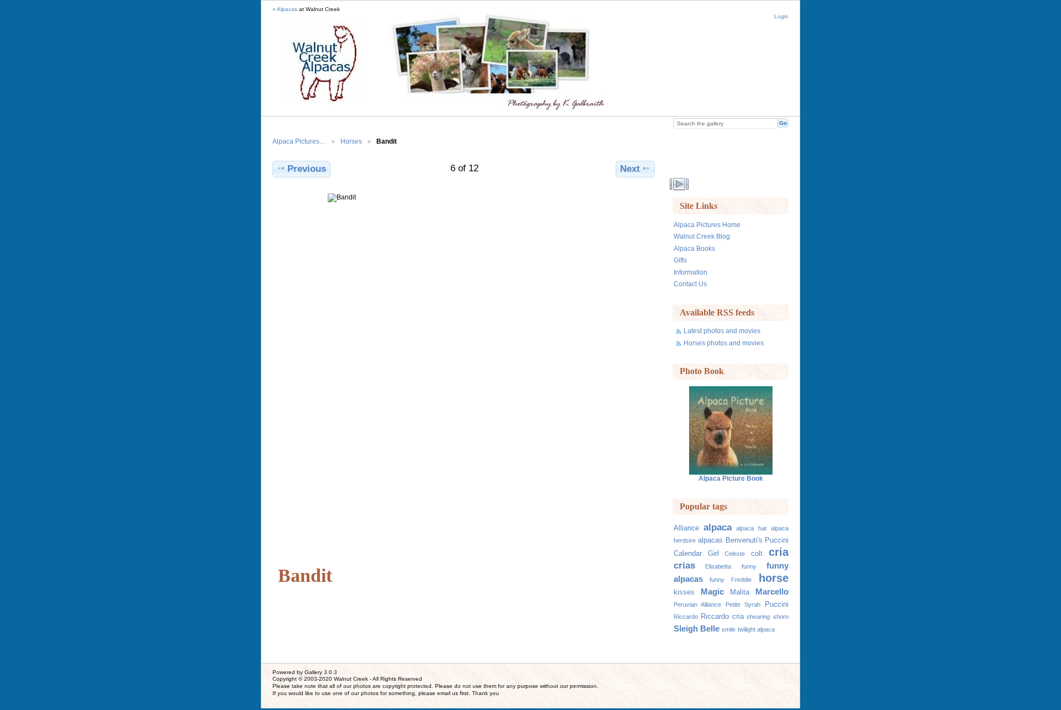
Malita (739, 592)
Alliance (686, 528)
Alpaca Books (694, 248)
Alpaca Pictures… (299, 141)
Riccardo (686, 616)
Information (690, 272)
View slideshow (679, 184)
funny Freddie (731, 579)
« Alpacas (284, 9)
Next (630, 169)
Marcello (772, 591)
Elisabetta (718, 566)
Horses (351, 141)
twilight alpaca (756, 629)
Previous (306, 169)
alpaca (717, 527)
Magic (712, 591)
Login (781, 16)
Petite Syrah (743, 604)
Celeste (734, 553)
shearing (758, 616)
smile (729, 629)
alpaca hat (751, 528)
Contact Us (690, 283)
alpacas (710, 540)
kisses (684, 592)
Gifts (680, 260)
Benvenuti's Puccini (757, 540)
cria (779, 552)
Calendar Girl (696, 554)
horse (774, 578)
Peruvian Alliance (697, 604)
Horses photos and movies (724, 342)
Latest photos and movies (722, 330)
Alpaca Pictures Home (707, 224)
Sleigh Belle (696, 628)
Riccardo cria (722, 616)
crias (684, 565)
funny (749, 566)
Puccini (777, 604)
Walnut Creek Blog (702, 236)
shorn (781, 616)
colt (757, 554)
